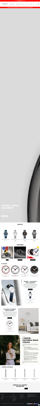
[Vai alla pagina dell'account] (37, 4)
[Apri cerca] (35, 4)
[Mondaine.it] (5, 4)
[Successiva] (34, 4)
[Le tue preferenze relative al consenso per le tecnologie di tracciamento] (39, 404)
